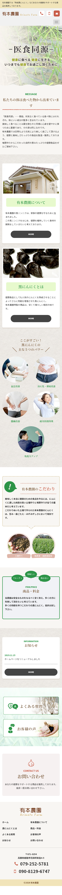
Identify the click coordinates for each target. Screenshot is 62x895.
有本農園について (38, 822)
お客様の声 (35, 834)
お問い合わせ (36, 840)
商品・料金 (35, 828)
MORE (31, 234)
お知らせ (6, 840)
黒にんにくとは (9, 828)
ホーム (5, 822)
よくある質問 (8, 834)
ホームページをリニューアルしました (22, 659)
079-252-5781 (34, 864)
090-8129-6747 (34, 871)
